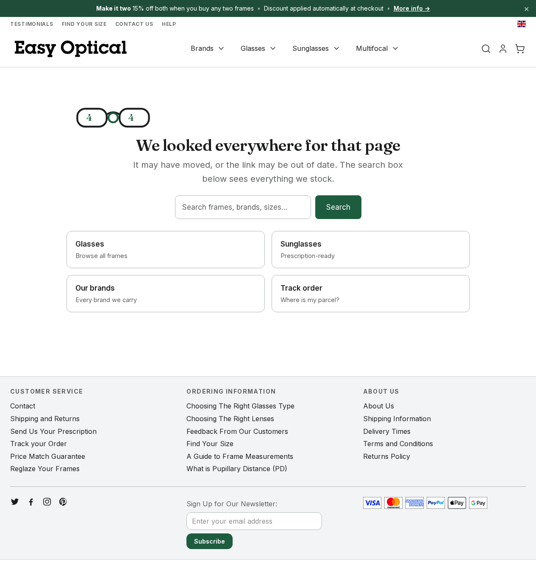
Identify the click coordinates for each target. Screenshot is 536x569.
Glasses (253, 48)
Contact (22, 406)
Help (169, 24)
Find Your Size (84, 24)
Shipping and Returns (45, 418)
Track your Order (38, 443)
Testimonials (31, 24)
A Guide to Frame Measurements (239, 456)
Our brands (106, 293)
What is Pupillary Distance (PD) (236, 468)
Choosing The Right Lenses (230, 418)
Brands (202, 48)
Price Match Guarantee (47, 456)
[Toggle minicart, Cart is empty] (520, 48)
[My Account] (503, 48)
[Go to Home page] (69, 49)
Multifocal (372, 48)
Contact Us (134, 24)
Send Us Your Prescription (53, 431)
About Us (378, 406)
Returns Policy (386, 456)
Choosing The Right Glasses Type (240, 406)
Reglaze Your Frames (45, 468)
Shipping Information (397, 418)
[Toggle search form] (486, 48)
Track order (309, 293)
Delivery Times (387, 431)
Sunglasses (310, 48)
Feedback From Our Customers (237, 431)
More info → (412, 8)
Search (338, 207)
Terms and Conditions (398, 443)
